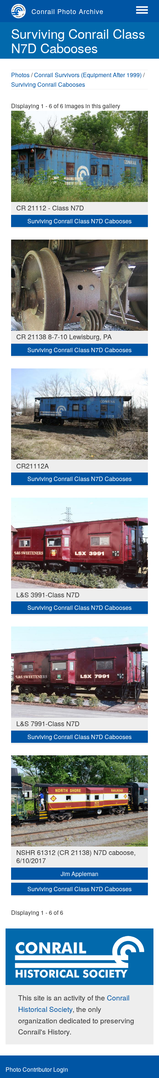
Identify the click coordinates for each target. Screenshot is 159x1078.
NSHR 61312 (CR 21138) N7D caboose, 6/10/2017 (76, 856)
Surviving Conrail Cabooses (48, 84)
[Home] (21, 11)
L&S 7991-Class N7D (48, 723)
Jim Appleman (79, 873)
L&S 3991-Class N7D (48, 594)
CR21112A (32, 465)
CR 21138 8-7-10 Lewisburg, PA (64, 336)
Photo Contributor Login (37, 1069)
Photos (20, 75)
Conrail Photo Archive (67, 11)
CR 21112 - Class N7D (50, 207)
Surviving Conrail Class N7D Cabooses (79, 221)
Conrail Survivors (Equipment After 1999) (88, 75)
